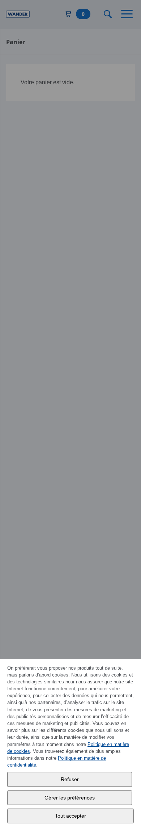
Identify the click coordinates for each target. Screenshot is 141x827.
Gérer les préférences (69, 798)
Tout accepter (70, 816)
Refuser (70, 779)
